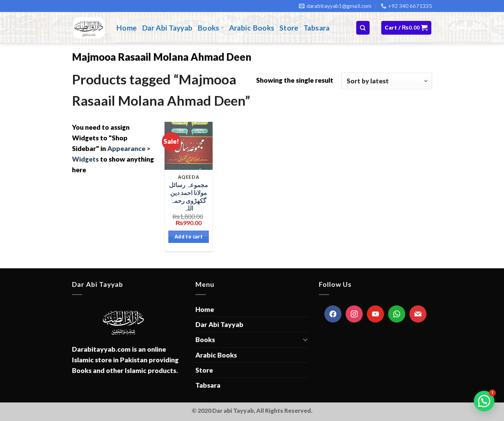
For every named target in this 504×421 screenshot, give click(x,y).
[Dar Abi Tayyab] (89, 27)
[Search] (363, 27)
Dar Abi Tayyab (167, 27)
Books (208, 27)
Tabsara (316, 27)
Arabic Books (252, 27)
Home (126, 27)
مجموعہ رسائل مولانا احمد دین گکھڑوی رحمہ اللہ (188, 196)
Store (289, 27)
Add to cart (189, 236)
